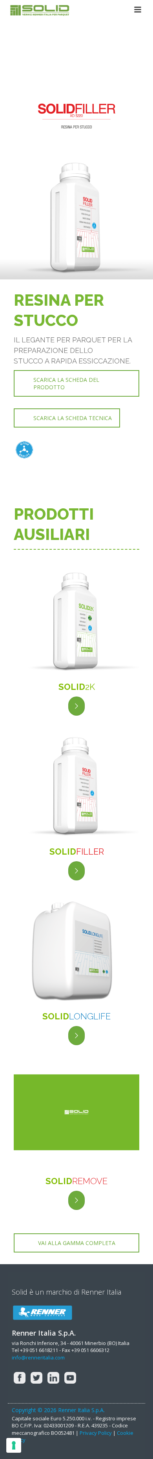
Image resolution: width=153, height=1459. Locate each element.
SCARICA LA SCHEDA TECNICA (72, 418)
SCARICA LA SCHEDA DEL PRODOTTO (66, 383)
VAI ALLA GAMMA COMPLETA (76, 1243)
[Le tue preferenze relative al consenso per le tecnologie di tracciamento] (13, 1445)
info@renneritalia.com (38, 1357)
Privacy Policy (96, 1432)
